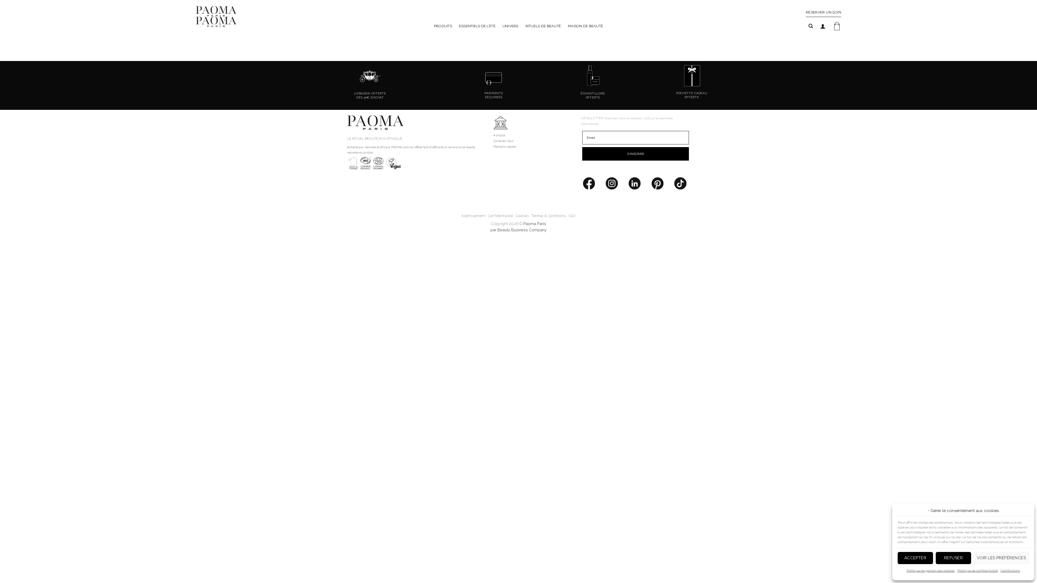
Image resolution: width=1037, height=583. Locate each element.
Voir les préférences (1001, 557)
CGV (572, 216)
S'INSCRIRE (635, 154)
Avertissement (473, 216)
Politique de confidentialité (977, 570)
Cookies (522, 216)
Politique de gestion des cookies (931, 570)
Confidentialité (500, 216)
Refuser (953, 557)
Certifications (1010, 570)
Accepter (915, 557)
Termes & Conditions (548, 216)
